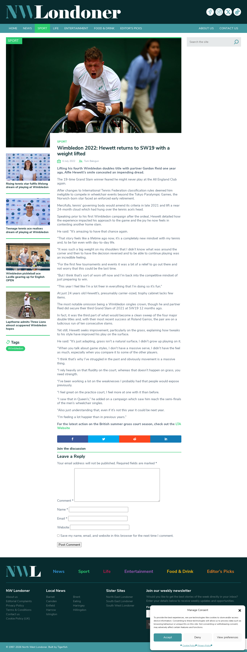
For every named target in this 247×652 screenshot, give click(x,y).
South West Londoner (120, 606)
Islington (51, 614)
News (27, 28)
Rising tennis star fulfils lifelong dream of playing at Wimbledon (27, 185)
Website (63, 527)
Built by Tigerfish (57, 647)
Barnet (50, 597)
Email (62, 518)
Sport (42, 28)
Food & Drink (104, 28)
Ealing (77, 601)
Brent (76, 597)
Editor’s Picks (220, 571)
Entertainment (76, 28)
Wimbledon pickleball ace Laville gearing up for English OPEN (25, 277)
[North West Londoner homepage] (63, 11)
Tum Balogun (91, 161)
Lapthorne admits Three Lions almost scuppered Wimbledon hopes (26, 325)
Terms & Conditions (18, 610)
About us (206, 28)
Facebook (210, 12)
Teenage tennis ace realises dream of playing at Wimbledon (27, 230)
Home (13, 28)
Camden (51, 601)
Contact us (229, 28)
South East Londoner (119, 601)
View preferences (227, 637)
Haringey (79, 606)
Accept (167, 637)
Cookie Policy (189, 645)
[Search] (236, 42)
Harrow (51, 610)
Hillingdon (79, 610)
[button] (240, 610)
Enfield (50, 606)
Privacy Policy (204, 645)
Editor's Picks (131, 28)
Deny (197, 637)
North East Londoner (119, 597)
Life (56, 28)
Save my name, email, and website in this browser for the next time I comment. (116, 536)
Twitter (228, 12)
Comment (65, 501)
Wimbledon (15, 348)
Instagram (219, 12)
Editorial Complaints (19, 601)
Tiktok (237, 12)
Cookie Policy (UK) (18, 619)
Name (62, 509)
